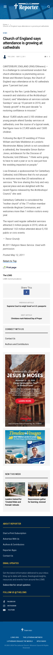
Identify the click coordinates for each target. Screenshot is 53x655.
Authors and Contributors (17, 344)
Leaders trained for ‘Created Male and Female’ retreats (13, 502)
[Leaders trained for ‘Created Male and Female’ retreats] (15, 489)
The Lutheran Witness (32, 637)
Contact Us (10, 338)
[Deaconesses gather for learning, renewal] (38, 489)
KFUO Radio (41, 641)
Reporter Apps (9, 550)
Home (5, 25)
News (5, 33)
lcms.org (15, 637)
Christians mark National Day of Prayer (26, 318)
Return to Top (10, 261)
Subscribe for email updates (16, 585)
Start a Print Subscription (14, 533)
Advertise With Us (11, 539)
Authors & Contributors (13, 544)
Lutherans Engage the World (20, 641)
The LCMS (11, 56)
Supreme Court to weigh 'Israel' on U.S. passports (26, 306)
